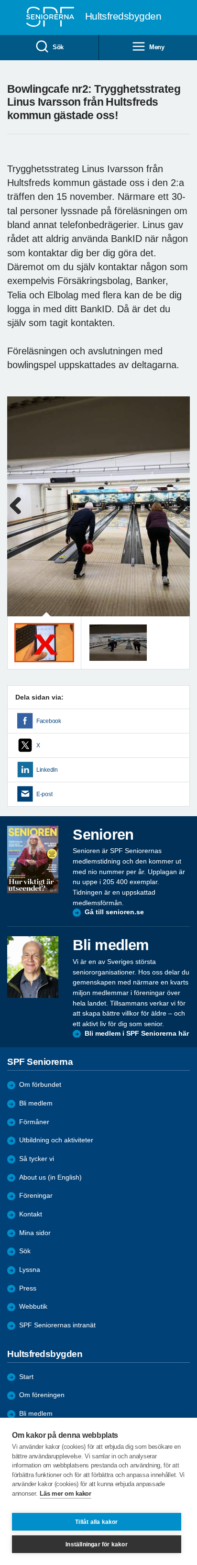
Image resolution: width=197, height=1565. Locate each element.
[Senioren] (32, 859)
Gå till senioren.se (114, 912)
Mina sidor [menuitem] (35, 1233)
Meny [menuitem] (156, 47)
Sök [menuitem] (58, 47)
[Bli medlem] (32, 967)
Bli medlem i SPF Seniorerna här (137, 1033)
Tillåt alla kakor (96, 1522)
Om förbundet (40, 1084)
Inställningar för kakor (97, 1544)
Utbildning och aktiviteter (56, 1140)
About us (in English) (50, 1177)
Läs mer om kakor (65, 1493)
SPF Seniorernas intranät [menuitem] (57, 1325)
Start (26, 1376)
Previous (19, 515)
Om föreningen (42, 1395)
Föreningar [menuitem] (36, 1195)
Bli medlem (36, 1103)
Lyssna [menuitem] (29, 1269)
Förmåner (34, 1122)
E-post (44, 794)
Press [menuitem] (27, 1288)
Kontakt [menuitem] (30, 1214)
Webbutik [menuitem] (33, 1306)
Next (181, 515)
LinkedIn (47, 770)
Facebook (48, 721)
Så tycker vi (36, 1158)
